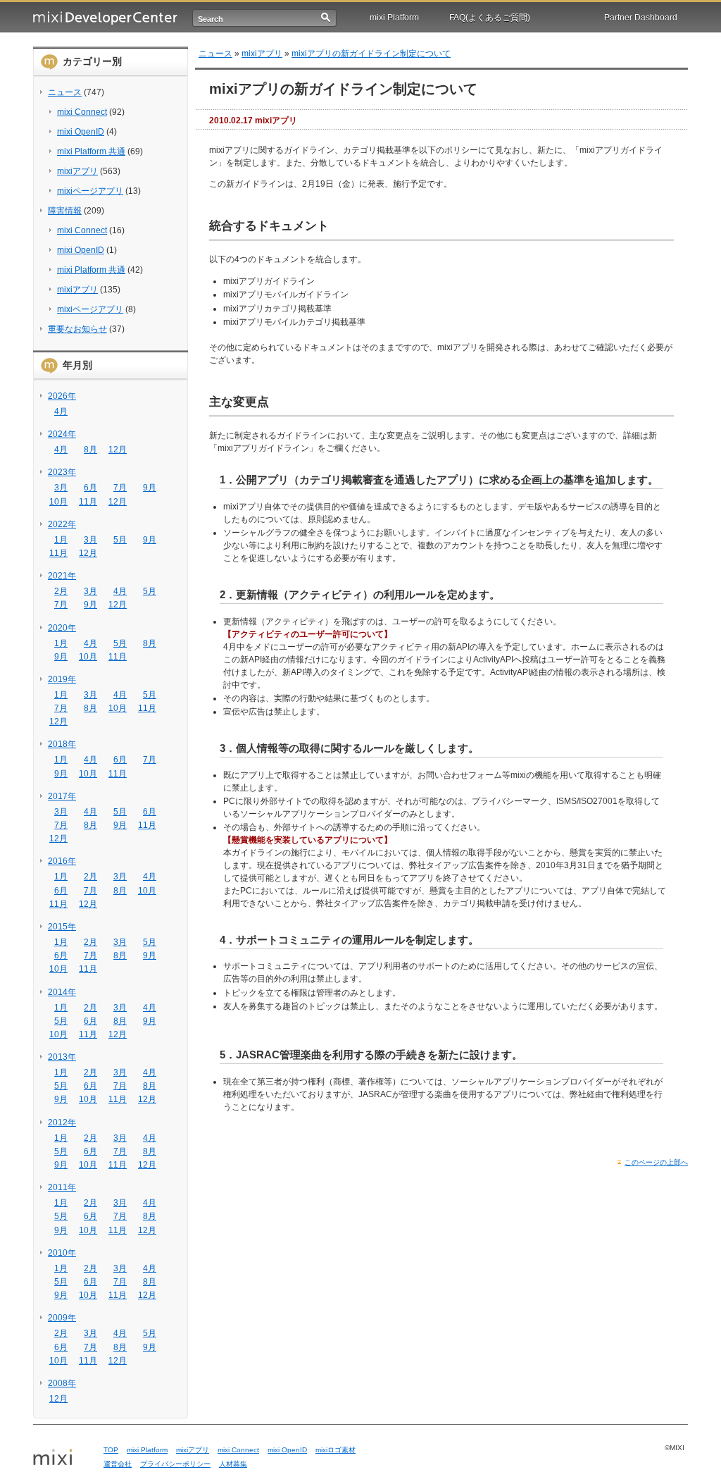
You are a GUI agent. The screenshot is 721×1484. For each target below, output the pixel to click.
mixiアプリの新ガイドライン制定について (371, 53)
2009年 (62, 1318)
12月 (117, 450)
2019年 (62, 679)
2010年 (62, 1253)
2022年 (62, 524)
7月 (120, 488)
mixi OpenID (80, 132)
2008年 (62, 1383)
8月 (90, 450)
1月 (61, 540)
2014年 (62, 992)
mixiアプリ (77, 171)
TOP (111, 1450)
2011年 (62, 1187)
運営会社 (118, 1464)
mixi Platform (394, 18)
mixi (63, 1458)
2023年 (62, 472)
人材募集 (233, 1464)
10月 (58, 502)
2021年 (62, 576)
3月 (61, 488)
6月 (90, 488)
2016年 (62, 861)
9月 (149, 488)
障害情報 (65, 211)
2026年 (62, 396)
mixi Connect (82, 112)
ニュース (65, 92)
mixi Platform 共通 (91, 151)
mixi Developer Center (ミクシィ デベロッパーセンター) (105, 18)
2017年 (62, 796)
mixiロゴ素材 (335, 1450)
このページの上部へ (656, 1162)
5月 (120, 540)
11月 (88, 502)
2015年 (62, 927)
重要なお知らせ (77, 329)
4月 (61, 411)
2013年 (62, 1057)
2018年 (62, 744)
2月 (61, 591)
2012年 (62, 1122)
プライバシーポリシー (175, 1464)
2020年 (62, 628)
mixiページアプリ (90, 191)
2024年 (62, 434)
